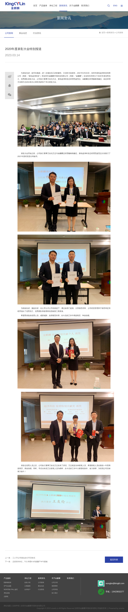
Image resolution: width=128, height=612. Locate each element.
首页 (35, 6)
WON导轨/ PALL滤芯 (11, 589)
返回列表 (114, 560)
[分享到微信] (9, 94)
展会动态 (23, 33)
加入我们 (55, 593)
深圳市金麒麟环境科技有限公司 (33, 606)
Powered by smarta (116, 608)
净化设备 (7, 593)
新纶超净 (100, 73)
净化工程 (53, 6)
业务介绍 (27, 582)
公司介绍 (55, 582)
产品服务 (43, 6)
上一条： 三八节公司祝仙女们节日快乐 (20, 558)
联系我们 (85, 6)
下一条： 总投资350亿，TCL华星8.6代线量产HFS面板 (26, 562)
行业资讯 (37, 33)
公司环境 (55, 589)
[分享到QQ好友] (9, 85)
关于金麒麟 (74, 6)
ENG (115, 6)
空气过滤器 (7, 586)
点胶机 (6, 596)
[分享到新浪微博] (9, 76)
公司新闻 (9, 33)
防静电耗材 (7, 582)
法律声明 (15, 606)
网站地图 (7, 606)
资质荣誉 (55, 586)
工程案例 (27, 586)
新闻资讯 (63, 6)
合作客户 (27, 589)
